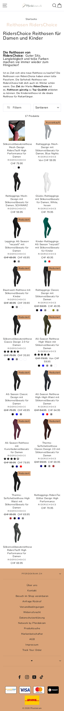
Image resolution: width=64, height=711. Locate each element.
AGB (32, 639)
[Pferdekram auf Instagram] (27, 677)
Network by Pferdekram (32, 623)
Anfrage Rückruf (31, 601)
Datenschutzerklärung (32, 617)
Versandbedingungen (32, 607)
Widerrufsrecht (32, 612)
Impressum (31, 644)
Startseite (31, 19)
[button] (12, 351)
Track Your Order (32, 650)
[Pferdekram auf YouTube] (34, 677)
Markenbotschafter (32, 634)
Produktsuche (32, 628)
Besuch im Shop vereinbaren (32, 596)
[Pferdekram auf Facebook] (20, 677)
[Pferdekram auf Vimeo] (42, 677)
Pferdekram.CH (32, 573)
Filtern (16, 108)
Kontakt (31, 590)
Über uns (32, 585)
